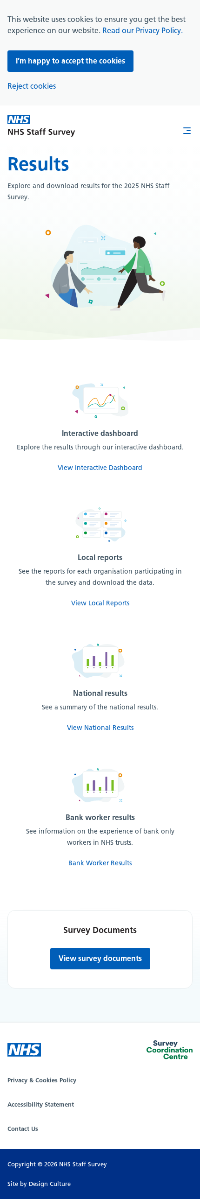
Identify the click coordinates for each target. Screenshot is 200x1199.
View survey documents (100, 958)
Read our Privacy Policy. (142, 30)
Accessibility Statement (40, 1104)
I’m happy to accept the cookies (70, 60)
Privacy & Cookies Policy (41, 1080)
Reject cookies (31, 86)
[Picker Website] (170, 1051)
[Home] (41, 127)
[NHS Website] (24, 1049)
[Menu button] (187, 131)
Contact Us (22, 1128)
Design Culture (50, 1183)
